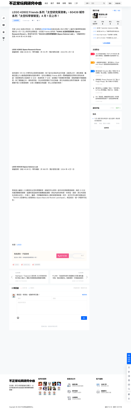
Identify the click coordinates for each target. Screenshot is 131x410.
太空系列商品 (46, 29)
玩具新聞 (16, 20)
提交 (84, 318)
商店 (46, 3)
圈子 (52, 3)
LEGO (19, 245)
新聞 (64, 3)
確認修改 (84, 294)
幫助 (70, 3)
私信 (119, 10)
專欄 (58, 3)
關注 (115, 10)
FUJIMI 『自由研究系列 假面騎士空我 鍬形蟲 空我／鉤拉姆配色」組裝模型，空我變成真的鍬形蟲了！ (68, 278)
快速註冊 (117, 3)
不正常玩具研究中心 (27, 407)
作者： (104, 123)
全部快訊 (106, 128)
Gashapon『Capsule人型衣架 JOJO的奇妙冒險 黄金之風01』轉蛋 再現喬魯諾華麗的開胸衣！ (31, 278)
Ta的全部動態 (106, 43)
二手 (76, 3)
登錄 (110, 3)
